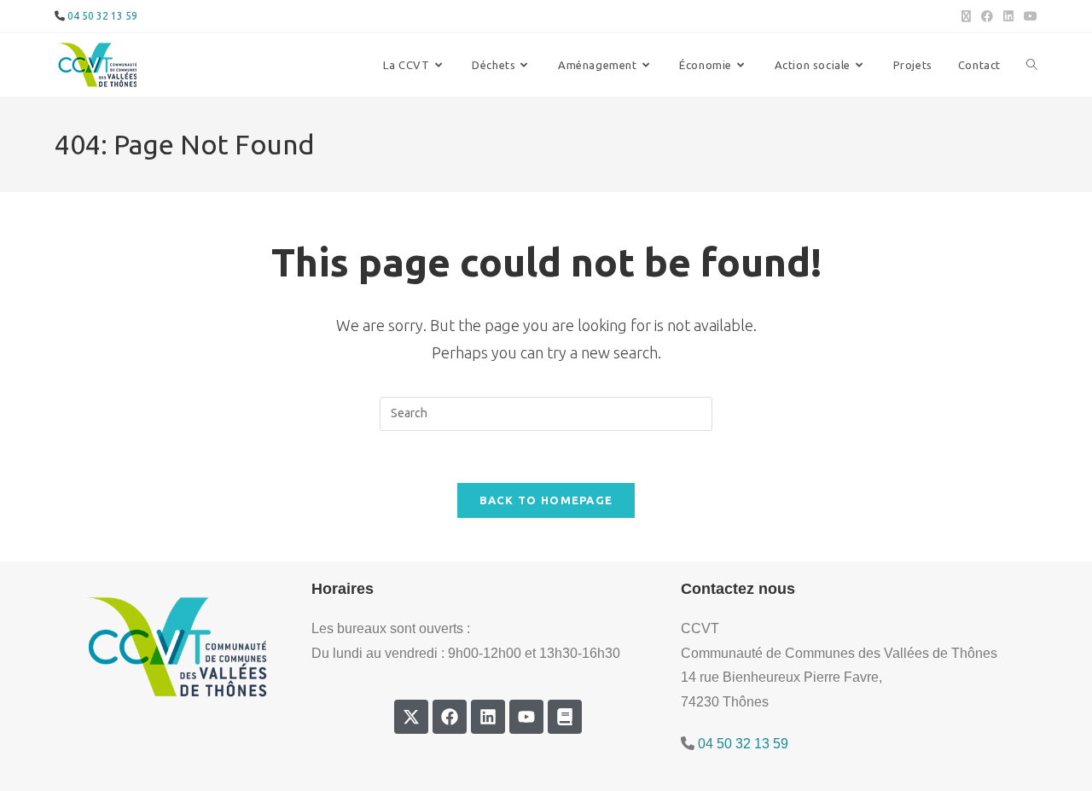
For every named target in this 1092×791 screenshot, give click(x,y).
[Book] (565, 717)
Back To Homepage (546, 500)
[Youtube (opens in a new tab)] (1028, 16)
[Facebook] (450, 717)
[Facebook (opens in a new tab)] (987, 16)
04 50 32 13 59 (102, 15)
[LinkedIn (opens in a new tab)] (1008, 16)
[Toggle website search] (1032, 64)
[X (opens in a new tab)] (966, 16)
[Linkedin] (488, 717)
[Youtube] (526, 717)
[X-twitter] (411, 717)
